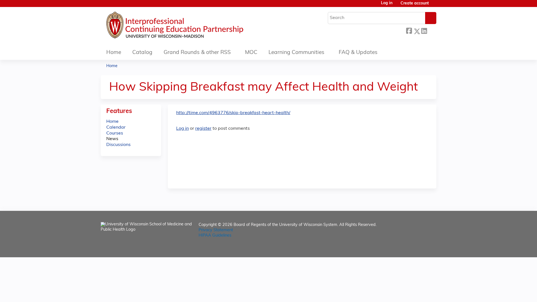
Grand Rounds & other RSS (197, 52)
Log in (386, 3)
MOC (251, 52)
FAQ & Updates (358, 52)
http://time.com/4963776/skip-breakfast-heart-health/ (233, 113)
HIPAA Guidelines (215, 235)
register (203, 128)
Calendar (116, 127)
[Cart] (434, 5)
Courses (114, 133)
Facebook (409, 30)
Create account (415, 3)
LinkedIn (424, 30)
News (112, 139)
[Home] (191, 26)
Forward (431, 30)
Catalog (142, 52)
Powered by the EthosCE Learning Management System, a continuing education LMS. (416, 248)
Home (113, 52)
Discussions (118, 145)
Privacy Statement (216, 230)
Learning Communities (296, 52)
